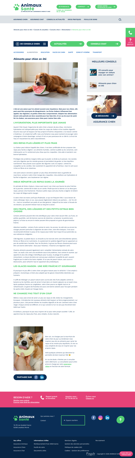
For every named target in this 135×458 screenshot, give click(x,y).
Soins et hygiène (83, 52)
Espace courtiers (72, 420)
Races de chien (59, 52)
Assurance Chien (19, 447)
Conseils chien (55, 30)
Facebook (36, 377)
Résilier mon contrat (21, 400)
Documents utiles (40, 451)
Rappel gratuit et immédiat (51, 397)
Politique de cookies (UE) (73, 447)
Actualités (60, 44)
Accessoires (19, 52)
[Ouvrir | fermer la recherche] (120, 19)
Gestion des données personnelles (77, 444)
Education (45, 52)
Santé (70, 52)
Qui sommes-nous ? (47, 416)
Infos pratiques (74, 19)
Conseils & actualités (56, 19)
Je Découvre (102, 116)
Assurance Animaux (21, 444)
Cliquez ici (90, 398)
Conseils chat (98, 44)
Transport (97, 52)
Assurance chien (20, 19)
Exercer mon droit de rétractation (26, 402)
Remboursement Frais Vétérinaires (46, 444)
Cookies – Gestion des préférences (77, 451)
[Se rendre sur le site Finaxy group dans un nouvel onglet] (91, 454)
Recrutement (100, 440)
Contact (81, 7)
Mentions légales (71, 440)
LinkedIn (42, 377)
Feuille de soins (39, 447)
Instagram (100, 417)
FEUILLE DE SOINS (90, 19)
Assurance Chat (19, 451)
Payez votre (104, 6)
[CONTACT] (130, 32)
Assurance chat (37, 19)
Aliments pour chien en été (23, 30)
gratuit (130, 44)
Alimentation (66, 30)
